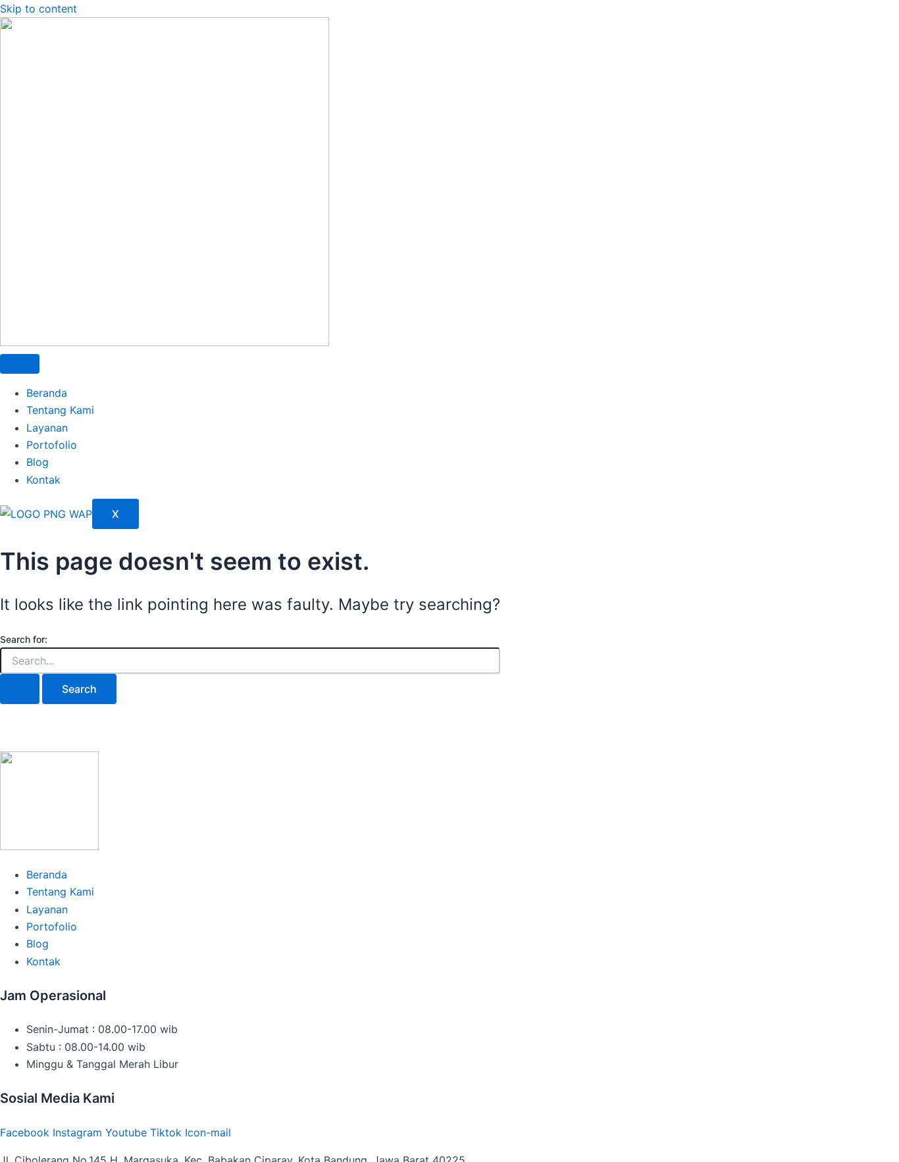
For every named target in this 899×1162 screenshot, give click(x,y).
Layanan (47, 427)
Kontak (43, 479)
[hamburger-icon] (19, 364)
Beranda (46, 392)
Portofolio (51, 444)
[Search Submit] (19, 689)
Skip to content (38, 8)
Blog (37, 461)
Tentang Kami (60, 410)
